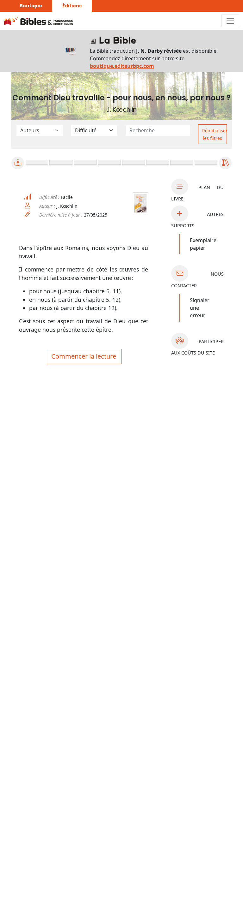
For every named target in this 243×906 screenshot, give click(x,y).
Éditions (72, 6)
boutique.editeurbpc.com (122, 66)
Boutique (31, 6)
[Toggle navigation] (230, 21)
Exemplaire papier (203, 244)
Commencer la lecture (83, 356)
